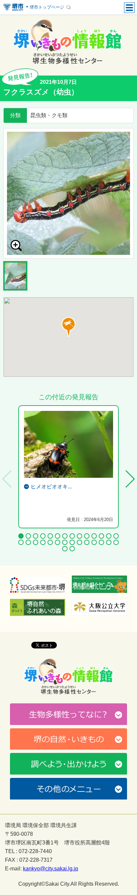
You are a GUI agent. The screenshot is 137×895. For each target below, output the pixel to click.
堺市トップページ (47, 7)
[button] (68, 327)
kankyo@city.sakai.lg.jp (50, 868)
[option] (68, 193)
